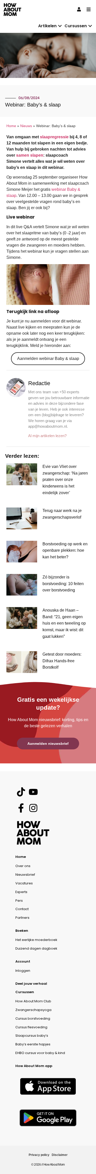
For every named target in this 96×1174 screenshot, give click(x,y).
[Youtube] (33, 792)
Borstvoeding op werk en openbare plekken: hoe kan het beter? (65, 550)
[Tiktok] (20, 792)
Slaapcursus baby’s (31, 1035)
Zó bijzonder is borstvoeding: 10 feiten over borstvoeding (63, 583)
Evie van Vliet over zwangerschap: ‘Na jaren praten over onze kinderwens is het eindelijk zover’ (65, 479)
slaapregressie (54, 137)
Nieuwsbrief (25, 874)
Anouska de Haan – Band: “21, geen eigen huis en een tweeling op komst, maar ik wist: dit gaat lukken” (64, 623)
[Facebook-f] (20, 808)
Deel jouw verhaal (31, 983)
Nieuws (26, 126)
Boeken (21, 930)
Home (11, 126)
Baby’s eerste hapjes (32, 1044)
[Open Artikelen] (60, 26)
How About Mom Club (33, 1001)
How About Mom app (33, 1065)
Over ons (22, 865)
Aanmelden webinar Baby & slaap (48, 358)
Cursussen (24, 992)
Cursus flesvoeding (31, 1027)
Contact (22, 909)
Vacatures (24, 883)
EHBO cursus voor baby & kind (40, 1052)
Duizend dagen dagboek (36, 948)
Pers (19, 900)
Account (22, 961)
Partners (22, 917)
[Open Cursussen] (90, 26)
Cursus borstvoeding (32, 1018)
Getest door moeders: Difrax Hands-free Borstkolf (61, 660)
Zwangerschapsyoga (33, 1009)
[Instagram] (33, 808)
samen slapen (29, 155)
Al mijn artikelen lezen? (47, 436)
